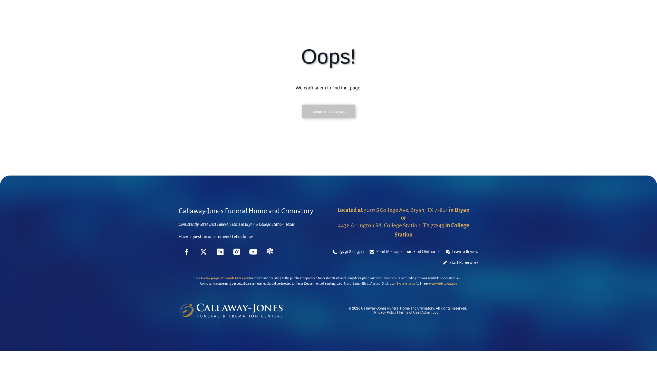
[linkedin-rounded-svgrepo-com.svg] (220, 254)
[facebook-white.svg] (187, 255)
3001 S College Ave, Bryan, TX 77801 (406, 210)
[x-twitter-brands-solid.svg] (203, 254)
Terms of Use (409, 312)
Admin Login (431, 312)
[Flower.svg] (270, 253)
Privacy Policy (385, 312)
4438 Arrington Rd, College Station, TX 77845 (391, 225)
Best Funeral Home (224, 224)
